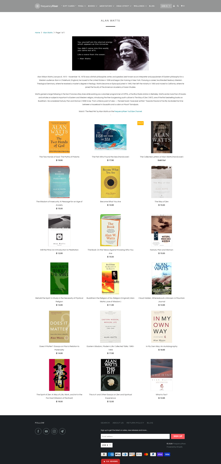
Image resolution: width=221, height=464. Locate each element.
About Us (118, 423)
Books (92, 6)
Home (37, 33)
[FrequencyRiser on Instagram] (55, 431)
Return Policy (135, 423)
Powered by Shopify (175, 447)
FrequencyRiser (179, 444)
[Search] (178, 6)
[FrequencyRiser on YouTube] (47, 431)
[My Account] (174, 6)
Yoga (81, 6)
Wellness (139, 6)
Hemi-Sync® (123, 6)
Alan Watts (48, 33)
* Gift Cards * (69, 6)
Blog (152, 6)
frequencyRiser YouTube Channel (128, 111)
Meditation (106, 6)
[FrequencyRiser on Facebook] (39, 431)
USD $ (165, 6)
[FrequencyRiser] (46, 6)
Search (105, 423)
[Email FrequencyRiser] (63, 431)
